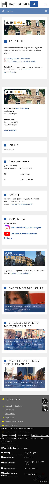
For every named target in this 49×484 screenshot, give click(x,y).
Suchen (3, 11)
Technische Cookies (11, 448)
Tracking (6, 452)
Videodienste (8, 457)
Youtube (14, 233)
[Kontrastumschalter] (34, 4)
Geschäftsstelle (22, 108)
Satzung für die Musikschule (18, 59)
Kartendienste (9, 463)
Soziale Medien (9, 468)
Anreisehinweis (10, 130)
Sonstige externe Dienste (9, 474)
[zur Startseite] (15, 4)
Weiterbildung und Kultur (21, 273)
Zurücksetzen (46, 11)
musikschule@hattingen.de (22, 204)
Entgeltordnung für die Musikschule (21, 61)
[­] (44, 4)
